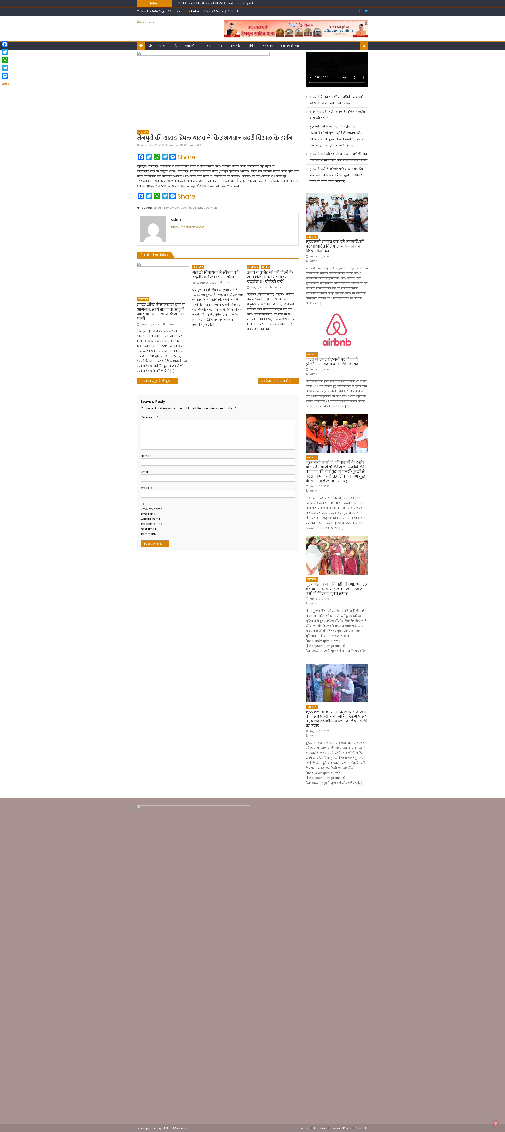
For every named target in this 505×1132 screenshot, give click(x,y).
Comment (149, 417)
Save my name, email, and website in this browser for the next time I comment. (152, 521)
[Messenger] (5, 76)
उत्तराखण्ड (143, 132)
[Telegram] (5, 68)
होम (150, 46)
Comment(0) (192, 145)
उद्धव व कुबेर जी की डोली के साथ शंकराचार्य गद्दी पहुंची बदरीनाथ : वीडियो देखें (270, 277)
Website (146, 488)
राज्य (162, 46)
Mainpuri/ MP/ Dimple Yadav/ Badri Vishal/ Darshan (184, 208)
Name (146, 456)
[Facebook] (5, 44)
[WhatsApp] (5, 60)
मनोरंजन (267, 46)
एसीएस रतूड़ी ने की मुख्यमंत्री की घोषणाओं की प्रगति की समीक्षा (160, 381)
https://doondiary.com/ (187, 227)
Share (186, 157)
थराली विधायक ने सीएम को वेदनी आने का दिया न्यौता (215, 275)
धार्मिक (251, 46)
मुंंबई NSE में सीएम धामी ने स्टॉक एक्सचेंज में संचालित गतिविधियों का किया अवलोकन (280, 381)
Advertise (193, 11)
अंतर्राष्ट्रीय (190, 46)
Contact (233, 11)
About (179, 11)
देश (176, 46)
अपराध (207, 46)
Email (146, 472)
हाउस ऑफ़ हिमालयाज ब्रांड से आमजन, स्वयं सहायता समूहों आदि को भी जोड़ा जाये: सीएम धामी (161, 311)
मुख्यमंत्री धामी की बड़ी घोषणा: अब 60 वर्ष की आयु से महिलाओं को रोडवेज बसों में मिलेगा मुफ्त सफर (338, 157)
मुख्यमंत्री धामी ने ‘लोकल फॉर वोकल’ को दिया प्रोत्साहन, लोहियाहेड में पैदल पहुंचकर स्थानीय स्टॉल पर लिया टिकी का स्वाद (337, 175)
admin (173, 145)
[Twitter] (5, 52)
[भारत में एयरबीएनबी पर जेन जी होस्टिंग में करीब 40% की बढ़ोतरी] (337, 330)
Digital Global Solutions (171, 1128)
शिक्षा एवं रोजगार (289, 46)
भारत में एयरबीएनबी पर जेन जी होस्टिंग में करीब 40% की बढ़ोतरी (337, 115)
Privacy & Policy (213, 11)
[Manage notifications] (496, 1123)
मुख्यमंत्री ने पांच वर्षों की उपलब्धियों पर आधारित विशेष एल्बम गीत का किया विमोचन (337, 100)
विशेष (221, 46)
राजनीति (236, 46)
